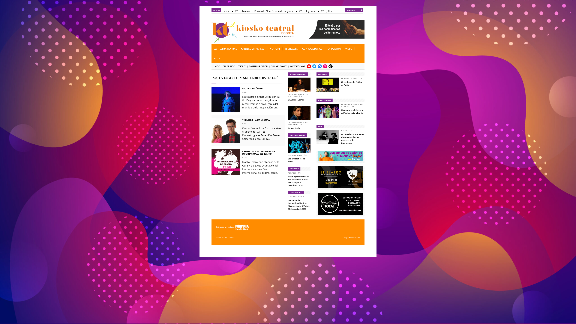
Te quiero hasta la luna (256, 119)
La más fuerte (294, 128)
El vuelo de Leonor (329, 11)
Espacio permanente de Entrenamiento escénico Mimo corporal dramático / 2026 (298, 181)
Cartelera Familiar (253, 48)
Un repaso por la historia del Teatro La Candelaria (352, 111)
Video (348, 48)
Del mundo (229, 66)
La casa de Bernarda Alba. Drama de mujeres (258, 11)
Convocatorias (312, 48)
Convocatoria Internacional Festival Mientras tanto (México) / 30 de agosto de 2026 (299, 204)
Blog (217, 58)
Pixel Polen (355, 238)
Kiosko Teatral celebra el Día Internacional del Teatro (259, 152)
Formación (334, 48)
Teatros (242, 66)
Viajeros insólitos (252, 88)
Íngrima (301, 11)
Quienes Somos (279, 66)
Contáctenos (297, 66)
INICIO (217, 66)
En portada (345, 105)
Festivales (291, 48)
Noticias (275, 48)
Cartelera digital (258, 66)
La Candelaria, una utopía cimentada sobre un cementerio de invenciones (352, 138)
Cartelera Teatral (225, 48)
